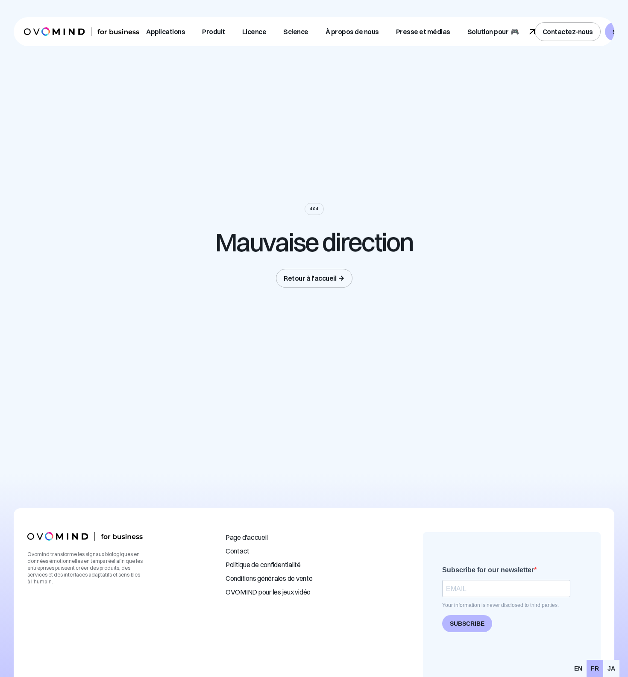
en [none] (578, 668)
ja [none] (611, 668)
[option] (578, 668)
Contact (237, 551)
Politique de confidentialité (263, 564)
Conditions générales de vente (269, 578)
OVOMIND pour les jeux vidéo (268, 592)
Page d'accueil (247, 537)
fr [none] (595, 668)
